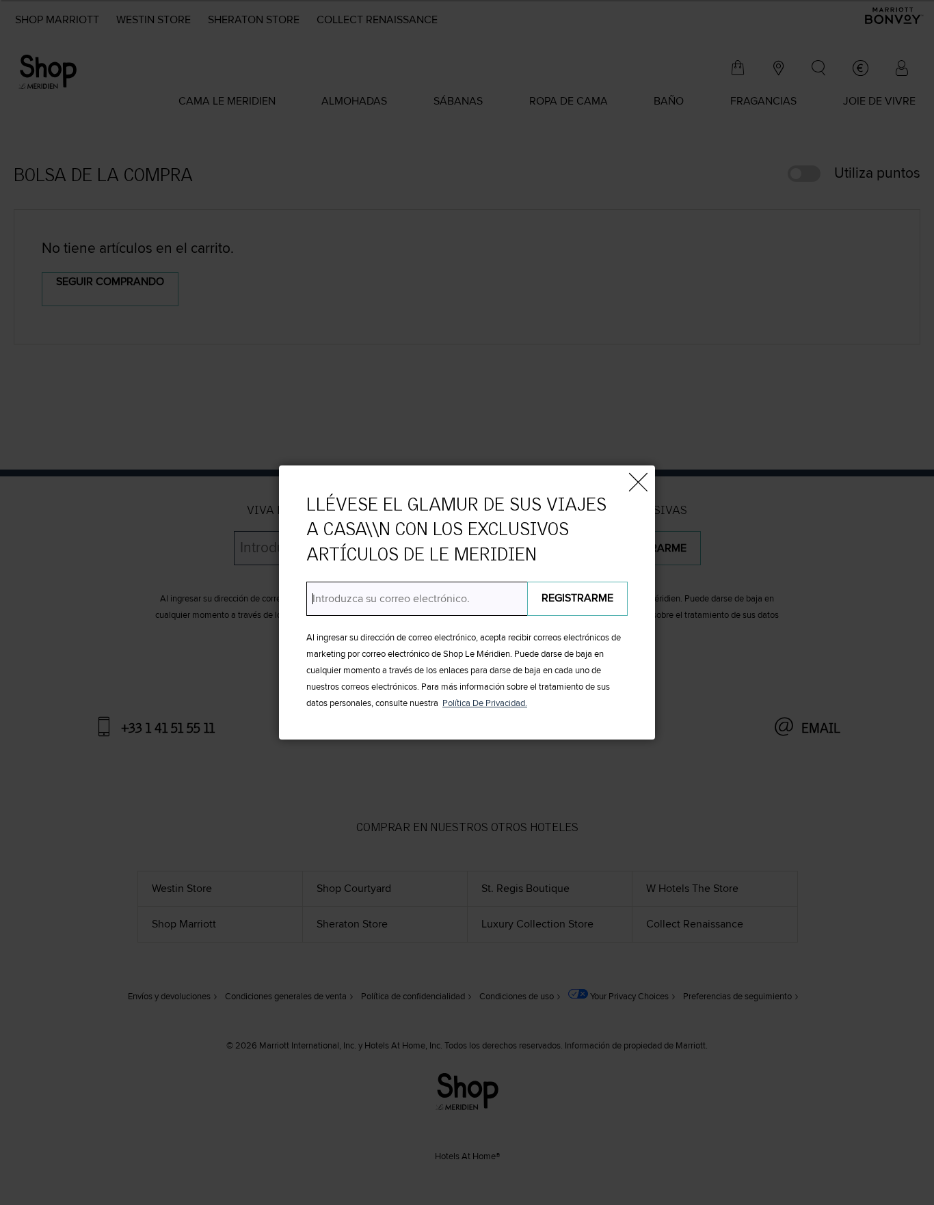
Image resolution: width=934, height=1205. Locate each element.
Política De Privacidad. (484, 703)
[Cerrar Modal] (638, 482)
